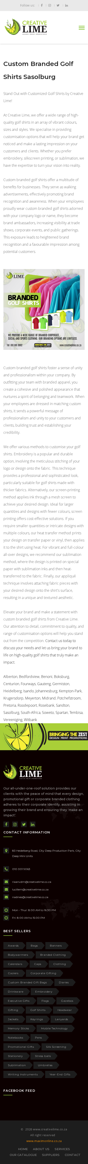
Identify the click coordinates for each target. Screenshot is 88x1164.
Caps (37, 964)
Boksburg (61, 676)
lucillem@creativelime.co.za (30, 889)
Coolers (13, 973)
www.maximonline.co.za (44, 1141)
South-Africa (30, 712)
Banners (56, 945)
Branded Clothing (53, 954)
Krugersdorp (13, 698)
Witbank (30, 719)
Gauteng (44, 683)
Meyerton (32, 698)
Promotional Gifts (21, 1046)
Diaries (64, 982)
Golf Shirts (38, 1010)
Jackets (13, 1019)
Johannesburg (46, 690)
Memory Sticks (18, 1028)
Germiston (60, 683)
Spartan (62, 712)
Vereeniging (12, 719)
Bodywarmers (18, 954)
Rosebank (46, 705)
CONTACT (73, 1155)
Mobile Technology (54, 1028)
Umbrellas (45, 1065)
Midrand (49, 698)
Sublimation (17, 1065)
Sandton (62, 705)
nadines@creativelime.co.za (30, 897)
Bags (34, 945)
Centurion (11, 683)
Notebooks (15, 1037)
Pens (38, 1037)
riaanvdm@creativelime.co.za (31, 881)
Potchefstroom (69, 698)
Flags (45, 1000)
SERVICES (62, 1149)
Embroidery (43, 991)
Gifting (13, 1010)
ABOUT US (41, 1149)
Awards (13, 945)
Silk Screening (56, 1046)
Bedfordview (29, 676)
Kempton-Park (70, 690)
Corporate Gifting (43, 973)
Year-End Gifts (60, 1074)
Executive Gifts (19, 1000)
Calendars (15, 964)
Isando (28, 690)
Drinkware (15, 991)
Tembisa (76, 712)
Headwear (65, 1010)
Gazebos (67, 1000)
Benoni (46, 676)
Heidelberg (12, 690)
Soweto (48, 712)
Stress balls (43, 1056)
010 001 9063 (21, 869)
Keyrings (36, 1019)
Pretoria (9, 705)
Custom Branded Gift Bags (27, 982)
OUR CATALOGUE (23, 1155)
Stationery (15, 1056)
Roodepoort (27, 705)
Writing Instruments (23, 1074)
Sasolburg (11, 712)
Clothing (59, 964)
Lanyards (61, 1019)
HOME (23, 1149)
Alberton (10, 676)
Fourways (28, 683)
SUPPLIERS (51, 1155)
